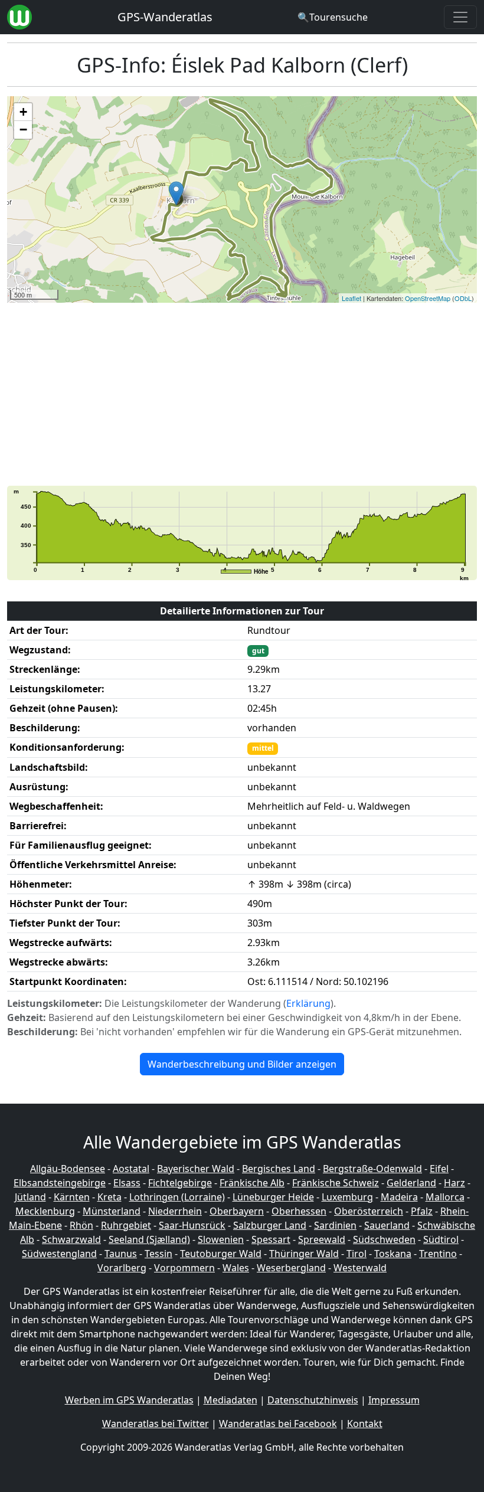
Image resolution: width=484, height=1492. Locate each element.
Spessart (270, 1239)
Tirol (356, 1253)
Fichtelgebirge (180, 1182)
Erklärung (308, 1003)
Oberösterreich (368, 1211)
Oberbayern (237, 1211)
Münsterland (111, 1211)
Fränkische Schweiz (335, 1182)
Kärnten (72, 1196)
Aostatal (131, 1168)
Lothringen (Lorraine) (177, 1196)
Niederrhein (175, 1211)
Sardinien (335, 1225)
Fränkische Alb (252, 1182)
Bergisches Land (278, 1168)
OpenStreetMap (427, 298)
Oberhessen (299, 1211)
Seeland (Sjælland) (149, 1239)
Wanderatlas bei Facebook (278, 1423)
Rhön (81, 1225)
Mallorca (445, 1196)
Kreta (109, 1196)
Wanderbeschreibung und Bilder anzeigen (242, 1064)
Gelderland (411, 1182)
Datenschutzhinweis (312, 1399)
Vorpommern (184, 1267)
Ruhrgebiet (126, 1225)
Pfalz (422, 1211)
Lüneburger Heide (273, 1196)
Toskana (392, 1253)
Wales (236, 1267)
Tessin (158, 1253)
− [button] (23, 129)
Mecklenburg (45, 1211)
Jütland (30, 1196)
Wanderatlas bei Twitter (155, 1423)
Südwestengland (59, 1253)
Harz (454, 1182)
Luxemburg (347, 1196)
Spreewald (321, 1239)
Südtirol (441, 1239)
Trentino (438, 1253)
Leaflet (351, 298)
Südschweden (384, 1239)
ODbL (463, 298)
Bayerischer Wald (195, 1168)
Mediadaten (230, 1399)
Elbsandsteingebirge (60, 1182)
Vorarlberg (121, 1267)
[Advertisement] (242, 394)
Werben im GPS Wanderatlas (129, 1399)
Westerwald (360, 1267)
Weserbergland (291, 1267)
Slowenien (221, 1239)
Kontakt (364, 1423)
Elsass (126, 1182)
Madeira (399, 1196)
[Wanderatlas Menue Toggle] (460, 17)
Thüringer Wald (304, 1253)
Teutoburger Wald (220, 1253)
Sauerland (387, 1225)
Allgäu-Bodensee (67, 1168)
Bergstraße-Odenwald (372, 1168)
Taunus (120, 1253)
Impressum (394, 1399)
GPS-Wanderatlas (164, 17)
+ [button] (23, 111)
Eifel (439, 1168)
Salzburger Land (269, 1225)
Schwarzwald (71, 1239)
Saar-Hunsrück (192, 1225)
